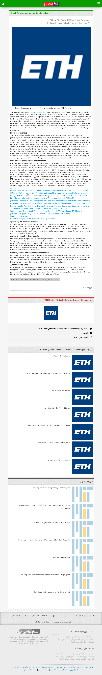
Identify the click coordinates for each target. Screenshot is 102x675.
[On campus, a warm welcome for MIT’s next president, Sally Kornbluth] (82, 553)
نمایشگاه (90, 656)
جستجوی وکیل (43, 670)
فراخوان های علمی (33, 667)
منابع (54, 615)
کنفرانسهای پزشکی (71, 670)
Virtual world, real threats (61, 390)
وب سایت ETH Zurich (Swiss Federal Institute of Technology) (63, 328)
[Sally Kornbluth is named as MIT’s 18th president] (82, 605)
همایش (91, 654)
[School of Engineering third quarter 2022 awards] (82, 536)
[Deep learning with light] (82, 571)
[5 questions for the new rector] (82, 473)
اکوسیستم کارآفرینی (57, 670)
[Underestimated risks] (82, 369)
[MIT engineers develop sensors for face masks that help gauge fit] (82, 588)
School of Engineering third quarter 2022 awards (52, 522)
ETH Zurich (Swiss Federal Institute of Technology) (68, 23)
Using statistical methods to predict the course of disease (48, 425)
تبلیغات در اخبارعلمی (41, 622)
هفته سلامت (59, 654)
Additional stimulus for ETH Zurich (57, 408)
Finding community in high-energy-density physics (51, 488)
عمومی (86, 20)
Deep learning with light (61, 557)
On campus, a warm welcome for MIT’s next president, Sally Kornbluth (44, 540)
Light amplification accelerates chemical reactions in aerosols (47, 373)
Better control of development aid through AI (53, 443)
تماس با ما (65, 615)
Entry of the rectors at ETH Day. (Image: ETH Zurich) (48, 214)
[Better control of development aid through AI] (82, 456)
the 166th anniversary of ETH (37, 112)
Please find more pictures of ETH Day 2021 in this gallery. (34, 219)
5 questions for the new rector (59, 460)
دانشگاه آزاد (60, 656)
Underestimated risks (62, 356)
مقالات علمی (88, 667)
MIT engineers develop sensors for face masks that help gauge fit (45, 575)
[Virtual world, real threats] (82, 404)
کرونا (62, 659)
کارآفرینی (90, 659)
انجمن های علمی (61, 667)
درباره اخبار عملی (80, 615)
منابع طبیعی (69, 656)
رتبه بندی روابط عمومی (62, 622)
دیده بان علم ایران (47, 667)
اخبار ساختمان (14, 667)
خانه (92, 615)
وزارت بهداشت (80, 656)
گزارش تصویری (81, 654)
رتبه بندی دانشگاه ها (75, 667)
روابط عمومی (69, 654)
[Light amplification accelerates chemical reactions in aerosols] (82, 387)
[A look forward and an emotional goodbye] (50, 67)
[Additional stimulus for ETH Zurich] (82, 421)
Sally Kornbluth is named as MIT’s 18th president (52, 592)
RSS (26, 615)
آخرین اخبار (15, 615)
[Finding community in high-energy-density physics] (82, 501)
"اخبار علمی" (43, 637)
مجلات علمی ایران (30, 670)
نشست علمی (81, 659)
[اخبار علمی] (51, 4)
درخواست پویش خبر (40, 615)
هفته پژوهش (70, 659)
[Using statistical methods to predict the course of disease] (82, 439)
